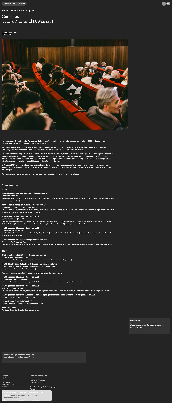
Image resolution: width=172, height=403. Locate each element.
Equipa (4, 378)
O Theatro (5, 376)
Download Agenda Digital (38, 376)
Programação (6, 382)
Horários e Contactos (9, 384)
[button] (164, 4)
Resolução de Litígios (37, 382)
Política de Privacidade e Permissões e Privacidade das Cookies (22, 396)
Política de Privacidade (38, 380)
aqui (77, 174)
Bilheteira (5, 386)
